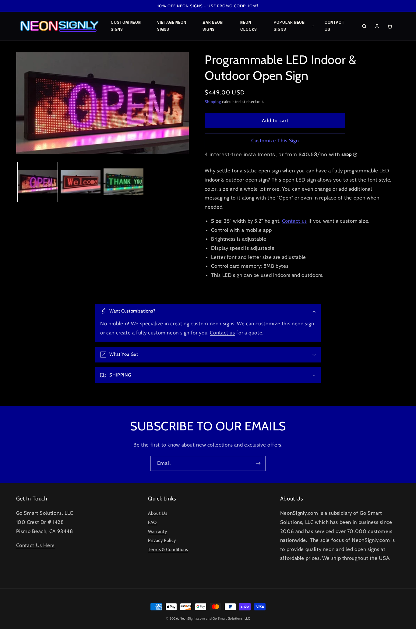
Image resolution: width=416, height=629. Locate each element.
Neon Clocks (248, 26)
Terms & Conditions (168, 549)
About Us (157, 513)
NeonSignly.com (192, 618)
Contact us (294, 221)
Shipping (213, 101)
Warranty (157, 531)
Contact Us (334, 26)
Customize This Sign (275, 140)
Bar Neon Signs (213, 26)
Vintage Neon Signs (171, 26)
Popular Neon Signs (289, 26)
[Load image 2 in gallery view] (80, 182)
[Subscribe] (258, 463)
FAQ (152, 522)
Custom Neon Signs (126, 26)
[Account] (377, 26)
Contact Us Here (35, 545)
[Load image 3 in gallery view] (123, 182)
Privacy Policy (162, 540)
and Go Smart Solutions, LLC (228, 618)
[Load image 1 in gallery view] (38, 182)
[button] (207, 312)
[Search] (364, 26)
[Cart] (390, 26)
